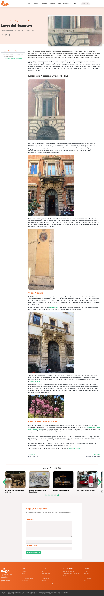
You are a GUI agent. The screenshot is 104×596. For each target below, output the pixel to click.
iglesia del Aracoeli (75, 448)
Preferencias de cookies (69, 576)
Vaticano (36, 3)
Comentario (30, 519)
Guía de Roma (67, 3)
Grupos (59, 3)
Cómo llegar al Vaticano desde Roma (91, 491)
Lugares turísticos (20, 21)
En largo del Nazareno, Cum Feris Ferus (13, 54)
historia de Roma (35, 381)
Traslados (52, 3)
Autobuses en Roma (63, 490)
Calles (29, 21)
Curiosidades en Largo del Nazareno (13, 58)
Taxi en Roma (37, 490)
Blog (75, 3)
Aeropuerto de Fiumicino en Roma (18, 491)
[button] (2, 35)
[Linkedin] (7, 580)
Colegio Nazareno (8, 56)
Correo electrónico (31, 545)
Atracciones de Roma (7, 21)
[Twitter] (4, 580)
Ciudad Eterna (53, 307)
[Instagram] (9, 580)
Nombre (29, 539)
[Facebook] (2, 580)
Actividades (44, 3)
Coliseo (29, 3)
